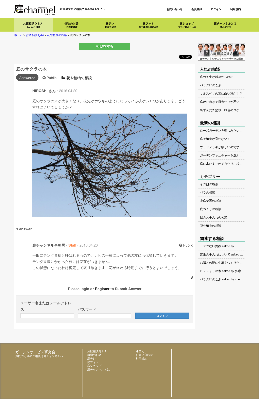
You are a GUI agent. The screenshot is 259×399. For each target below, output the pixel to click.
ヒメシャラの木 (210, 271)
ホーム (18, 35)
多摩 (238, 271)
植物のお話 (71, 25)
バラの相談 (207, 192)
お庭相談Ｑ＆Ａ (33, 25)
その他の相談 (209, 184)
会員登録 (196, 9)
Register (102, 288)
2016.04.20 (68, 90)
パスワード (87, 309)
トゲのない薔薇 (210, 246)
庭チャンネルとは (225, 25)
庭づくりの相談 (210, 209)
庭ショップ (187, 25)
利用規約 (235, 9)
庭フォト (149, 25)
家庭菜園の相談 (210, 200)
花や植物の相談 (78, 77)
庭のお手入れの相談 (213, 217)
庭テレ (110, 25)
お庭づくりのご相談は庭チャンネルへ (39, 356)
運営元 (140, 351)
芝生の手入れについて (215, 254)
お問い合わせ (175, 9)
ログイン (216, 9)
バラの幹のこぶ (210, 279)
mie (237, 279)
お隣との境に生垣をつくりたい (221, 262)
